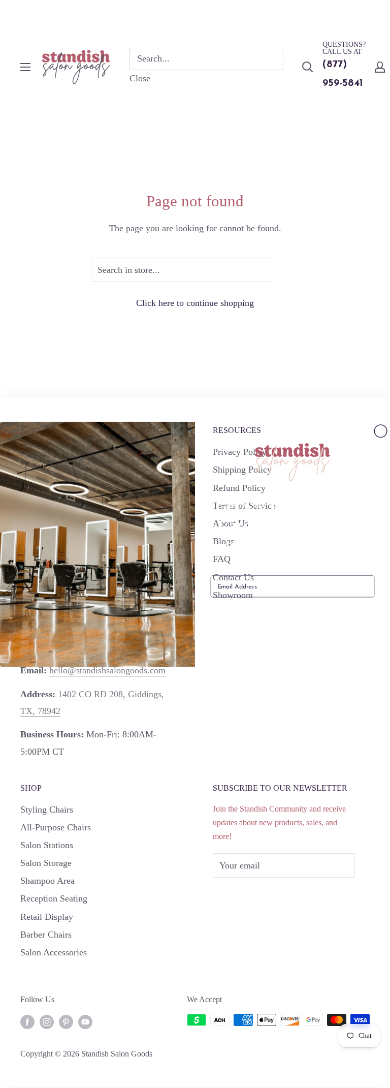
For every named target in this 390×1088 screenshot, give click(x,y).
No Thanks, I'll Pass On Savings (292, 641)
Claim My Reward (292, 615)
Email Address (230, 569)
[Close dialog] (380, 431)
